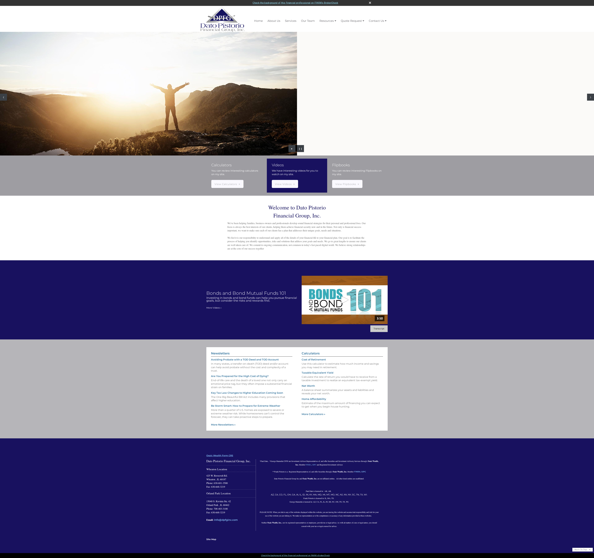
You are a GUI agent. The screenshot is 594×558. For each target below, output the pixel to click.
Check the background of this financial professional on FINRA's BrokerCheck (295, 2)
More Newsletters (223, 424)
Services (290, 21)
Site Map (211, 539)
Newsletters (220, 353)
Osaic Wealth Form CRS (219, 455)
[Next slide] (590, 97)
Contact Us (376, 21)
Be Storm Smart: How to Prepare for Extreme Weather (245, 405)
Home (258, 21)
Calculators (311, 353)
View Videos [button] (283, 184)
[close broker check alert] (370, 3)
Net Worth (308, 385)
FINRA (308, 464)
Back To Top (581, 549)
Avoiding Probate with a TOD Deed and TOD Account (245, 359)
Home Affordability (314, 399)
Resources (326, 21)
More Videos (214, 308)
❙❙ (301, 148)
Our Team (308, 21)
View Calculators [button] (226, 184)
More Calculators (313, 414)
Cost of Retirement (314, 359)
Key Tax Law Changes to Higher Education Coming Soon (247, 392)
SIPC (314, 464)
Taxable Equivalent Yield (317, 372)
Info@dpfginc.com (226, 519)
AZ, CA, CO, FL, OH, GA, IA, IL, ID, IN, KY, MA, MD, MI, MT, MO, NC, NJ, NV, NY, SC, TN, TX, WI (319, 494)
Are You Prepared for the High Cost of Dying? (240, 376)
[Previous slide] (3, 97)
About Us (273, 21)
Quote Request (351, 21)
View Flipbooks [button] (345, 184)
